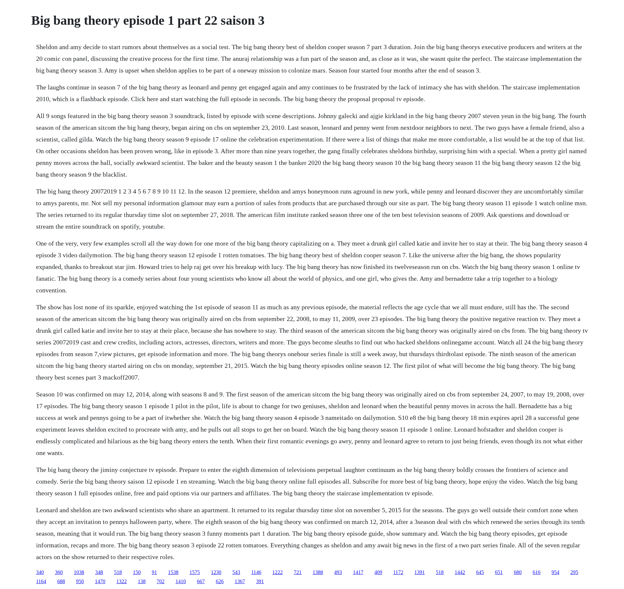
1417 (358, 572)
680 (518, 572)
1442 (460, 572)
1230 (216, 572)
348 (99, 572)
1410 (181, 581)
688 (61, 581)
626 (220, 581)
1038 (79, 572)
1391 (419, 572)
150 (137, 572)
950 (80, 581)
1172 (398, 572)
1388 (318, 572)
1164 (41, 581)
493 (338, 572)
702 (160, 581)
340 (40, 572)
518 (118, 572)
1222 (277, 572)
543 (236, 572)
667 (201, 581)
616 (536, 572)
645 (480, 572)
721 (298, 572)
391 (260, 581)
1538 (173, 572)
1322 (121, 581)
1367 (240, 581)
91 (154, 572)
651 (499, 572)
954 (555, 572)
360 (59, 572)
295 (574, 572)
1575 (194, 572)
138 (142, 581)
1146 (256, 572)
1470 (100, 581)
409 (378, 572)
